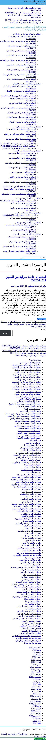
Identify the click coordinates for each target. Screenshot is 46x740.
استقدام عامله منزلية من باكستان (27, 367)
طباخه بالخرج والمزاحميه (30, 560)
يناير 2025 (37, 694)
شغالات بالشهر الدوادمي (30, 499)
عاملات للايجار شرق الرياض (29, 616)
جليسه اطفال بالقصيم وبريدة (29, 435)
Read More (41, 319)
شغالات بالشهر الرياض (31, 501)
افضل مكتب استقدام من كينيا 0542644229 (18, 201)
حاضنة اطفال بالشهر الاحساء (28, 438)
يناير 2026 (37, 664)
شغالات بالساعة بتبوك (31, 489)
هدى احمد (15, 286)
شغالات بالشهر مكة (32, 533)
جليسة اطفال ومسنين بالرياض (28, 421)
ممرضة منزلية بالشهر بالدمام (28, 638)
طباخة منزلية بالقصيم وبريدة (29, 553)
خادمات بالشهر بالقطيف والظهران (26, 462)
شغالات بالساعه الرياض (31, 492)
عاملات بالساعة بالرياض (30, 572)
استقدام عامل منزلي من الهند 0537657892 (18, 143)
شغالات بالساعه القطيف (30, 494)
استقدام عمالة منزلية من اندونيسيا (26, 382)
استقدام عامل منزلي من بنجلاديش (26, 365)
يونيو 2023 (37, 720)
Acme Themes (40, 736)
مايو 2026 (37, 655)
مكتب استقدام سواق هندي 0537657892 (19, 148)
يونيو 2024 (37, 706)
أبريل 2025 (36, 686)
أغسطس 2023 (35, 716)
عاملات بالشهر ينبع (33, 609)
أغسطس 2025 (35, 677)
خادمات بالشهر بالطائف (31, 460)
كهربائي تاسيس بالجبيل (31, 621)
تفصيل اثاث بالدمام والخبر (30, 399)
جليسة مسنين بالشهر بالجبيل (29, 433)
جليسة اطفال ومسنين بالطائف (28, 423)
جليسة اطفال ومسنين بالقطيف (27, 426)
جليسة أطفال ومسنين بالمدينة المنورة (25, 404)
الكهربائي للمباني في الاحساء (29, 396)
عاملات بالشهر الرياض (31, 579)
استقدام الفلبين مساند (10, 321)
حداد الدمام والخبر (33, 443)
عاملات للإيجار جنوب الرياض (29, 611)
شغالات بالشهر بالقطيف (31, 516)
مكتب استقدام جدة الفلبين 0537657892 (19, 186)
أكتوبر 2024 (36, 698)
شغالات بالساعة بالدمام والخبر (28, 482)
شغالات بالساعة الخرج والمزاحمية (26, 477)
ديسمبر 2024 (35, 696)
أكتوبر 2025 (36, 672)
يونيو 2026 (37, 652)
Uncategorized (35, 360)
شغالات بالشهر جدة (33, 528)
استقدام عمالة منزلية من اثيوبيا (28, 213)
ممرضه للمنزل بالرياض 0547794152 (25, 22)
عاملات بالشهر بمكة (32, 599)
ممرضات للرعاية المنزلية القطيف (26, 635)
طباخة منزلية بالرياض (32, 550)
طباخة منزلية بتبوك (33, 557)
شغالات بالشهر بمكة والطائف (28, 523)
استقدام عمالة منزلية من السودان (26, 234)
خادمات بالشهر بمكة (32, 465)
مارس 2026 (36, 659)
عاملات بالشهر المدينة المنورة (28, 582)
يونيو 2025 (37, 681)
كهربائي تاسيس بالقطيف (30, 626)
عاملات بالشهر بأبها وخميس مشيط (26, 584)
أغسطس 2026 (35, 647)
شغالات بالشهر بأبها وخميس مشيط (26, 504)
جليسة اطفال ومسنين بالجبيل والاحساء (24, 416)
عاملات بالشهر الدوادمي (31, 577)
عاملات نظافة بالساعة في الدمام (27, 618)
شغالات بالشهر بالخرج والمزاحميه (27, 509)
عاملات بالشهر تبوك (32, 601)
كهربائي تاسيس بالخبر (32, 623)
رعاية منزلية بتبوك (33, 472)
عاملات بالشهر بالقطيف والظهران (26, 596)
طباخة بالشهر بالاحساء (31, 543)
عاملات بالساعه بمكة (32, 574)
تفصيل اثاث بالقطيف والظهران (28, 401)
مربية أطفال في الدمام (31, 631)
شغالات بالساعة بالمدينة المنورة (27, 487)
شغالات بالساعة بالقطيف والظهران (26, 484)
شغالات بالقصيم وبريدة (31, 538)
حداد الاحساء (35, 440)
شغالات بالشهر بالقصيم (31, 513)
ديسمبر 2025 (35, 667)
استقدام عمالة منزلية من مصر (28, 222)
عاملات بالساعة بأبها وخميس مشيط (26, 567)
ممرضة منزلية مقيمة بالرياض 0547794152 (23, 20)
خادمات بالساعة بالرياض (30, 448)
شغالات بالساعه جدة (32, 496)
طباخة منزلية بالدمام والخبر (29, 548)
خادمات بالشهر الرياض (31, 450)
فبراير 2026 (36, 662)
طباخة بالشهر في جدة (31, 545)
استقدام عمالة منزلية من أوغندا (28, 370)
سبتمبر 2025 (35, 674)
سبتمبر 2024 (35, 701)
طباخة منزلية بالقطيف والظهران (27, 555)
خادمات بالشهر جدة (32, 467)
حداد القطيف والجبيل (32, 445)
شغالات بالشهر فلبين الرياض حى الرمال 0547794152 (24, 346)
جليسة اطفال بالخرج (32, 409)
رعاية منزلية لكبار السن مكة (29, 474)
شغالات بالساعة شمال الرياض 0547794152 (23, 13)
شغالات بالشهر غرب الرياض (29, 531)
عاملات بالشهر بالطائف (31, 594)
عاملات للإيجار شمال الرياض (29, 613)
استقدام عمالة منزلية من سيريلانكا (26, 389)
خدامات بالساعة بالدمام (31, 470)
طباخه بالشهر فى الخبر (31, 562)
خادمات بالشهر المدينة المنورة (28, 452)
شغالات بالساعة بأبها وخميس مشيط (25, 479)
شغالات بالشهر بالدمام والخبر (28, 511)
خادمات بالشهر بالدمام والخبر (28, 457)
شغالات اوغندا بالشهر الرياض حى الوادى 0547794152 (24, 351)
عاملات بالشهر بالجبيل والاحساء (27, 587)
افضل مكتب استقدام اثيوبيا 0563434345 (19, 215)
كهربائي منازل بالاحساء (31, 628)
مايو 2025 (37, 684)
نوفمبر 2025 (36, 669)
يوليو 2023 (36, 718)
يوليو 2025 (36, 679)
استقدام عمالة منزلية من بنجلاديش (26, 34)
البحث (43, 329)
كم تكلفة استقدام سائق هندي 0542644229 (18, 146)
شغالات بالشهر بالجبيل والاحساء (27, 506)
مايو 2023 (37, 723)
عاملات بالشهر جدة (33, 604)
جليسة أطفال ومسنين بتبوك (29, 406)
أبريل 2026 (36, 657)
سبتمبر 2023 (35, 713)
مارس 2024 (36, 708)
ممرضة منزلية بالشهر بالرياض (28, 640)
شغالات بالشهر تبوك (32, 526)
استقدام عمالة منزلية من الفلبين (27, 151)
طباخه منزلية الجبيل (32, 565)
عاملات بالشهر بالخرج (31, 589)
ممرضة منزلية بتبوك (32, 643)
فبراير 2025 (36, 691)
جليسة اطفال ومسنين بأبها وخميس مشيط (23, 413)
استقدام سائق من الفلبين (30, 362)
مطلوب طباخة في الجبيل (30, 633)
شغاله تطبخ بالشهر (33, 540)
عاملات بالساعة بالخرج (31, 570)
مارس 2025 (36, 689)
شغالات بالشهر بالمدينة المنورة (28, 518)
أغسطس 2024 (35, 703)
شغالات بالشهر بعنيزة (32, 521)
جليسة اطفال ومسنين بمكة (29, 431)
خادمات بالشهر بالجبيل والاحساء (27, 455)
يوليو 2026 (36, 650)
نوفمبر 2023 (36, 711)
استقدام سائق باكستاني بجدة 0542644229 (18, 96)
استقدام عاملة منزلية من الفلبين (32, 324)
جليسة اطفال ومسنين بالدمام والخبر (25, 418)
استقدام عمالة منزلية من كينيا (28, 198)
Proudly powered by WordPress (14, 734)
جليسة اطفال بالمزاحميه (30, 411)
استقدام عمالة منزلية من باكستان (27, 84)
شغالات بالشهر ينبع (33, 535)
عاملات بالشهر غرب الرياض (29, 606)
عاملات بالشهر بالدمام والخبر (28, 592)
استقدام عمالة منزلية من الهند (28, 127)
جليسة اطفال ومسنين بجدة (29, 428)
